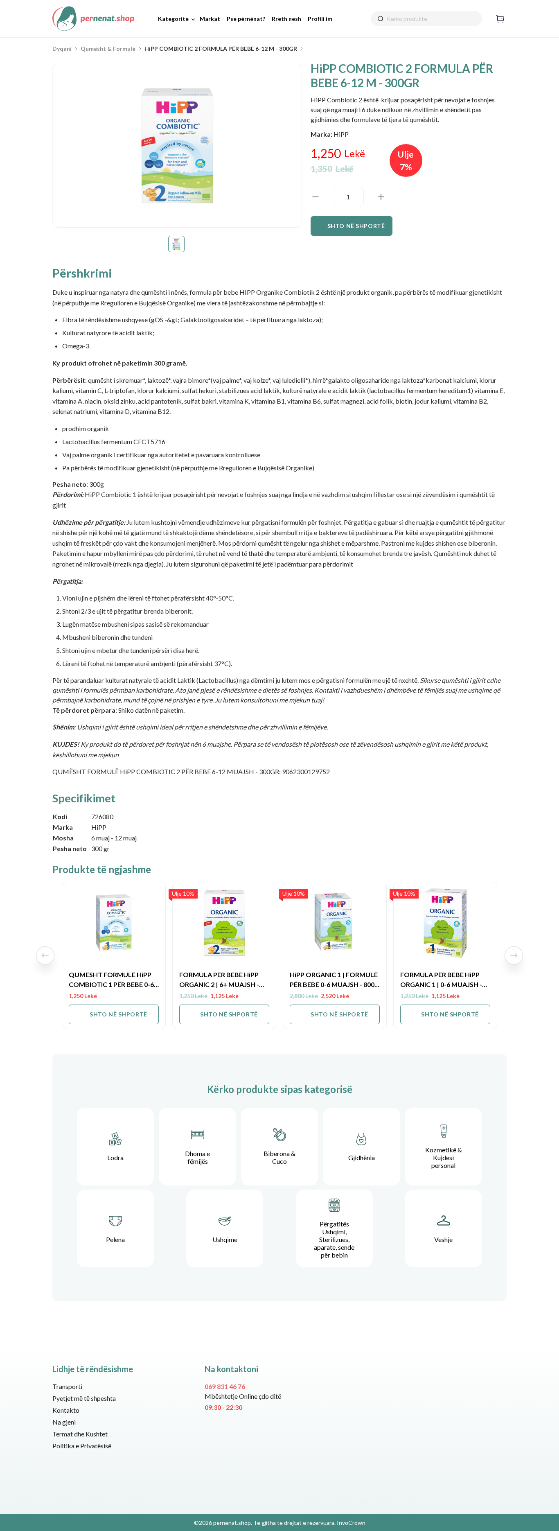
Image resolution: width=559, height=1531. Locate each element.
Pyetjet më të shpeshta (84, 1398)
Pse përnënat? (246, 18)
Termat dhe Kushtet (80, 1434)
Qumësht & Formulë (108, 49)
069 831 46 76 (225, 1386)
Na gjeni (64, 1422)
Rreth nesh (286, 18)
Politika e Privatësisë (81, 1446)
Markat (210, 18)
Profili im (320, 18)
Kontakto (65, 1410)
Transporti (67, 1386)
